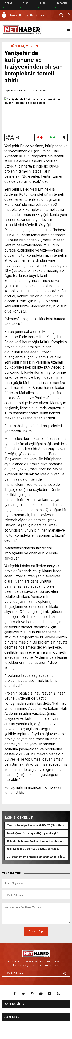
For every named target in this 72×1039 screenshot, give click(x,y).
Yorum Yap (36, 931)
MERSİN (32, 46)
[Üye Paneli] (66, 15)
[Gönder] (66, 973)
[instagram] (32, 994)
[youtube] (41, 994)
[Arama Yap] (59, 15)
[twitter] (23, 994)
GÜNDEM (17, 46)
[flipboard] (49, 994)
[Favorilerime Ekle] (64, 137)
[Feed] (58, 994)
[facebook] (15, 994)
